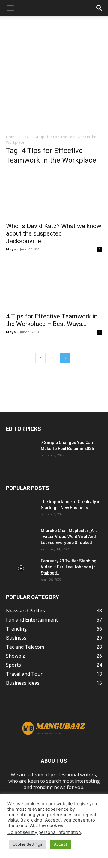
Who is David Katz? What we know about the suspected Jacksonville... (53, 233)
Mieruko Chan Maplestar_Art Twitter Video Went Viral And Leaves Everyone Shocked (69, 536)
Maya (11, 249)
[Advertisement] (54, 73)
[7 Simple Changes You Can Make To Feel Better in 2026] (21, 450)
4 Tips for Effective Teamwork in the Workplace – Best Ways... (52, 320)
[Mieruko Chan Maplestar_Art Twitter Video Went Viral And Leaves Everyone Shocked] (21, 538)
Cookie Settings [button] (27, 844)
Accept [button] (60, 844)
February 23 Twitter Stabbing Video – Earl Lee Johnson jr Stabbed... (69, 567)
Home (11, 136)
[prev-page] (40, 358)
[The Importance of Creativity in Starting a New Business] (21, 509)
